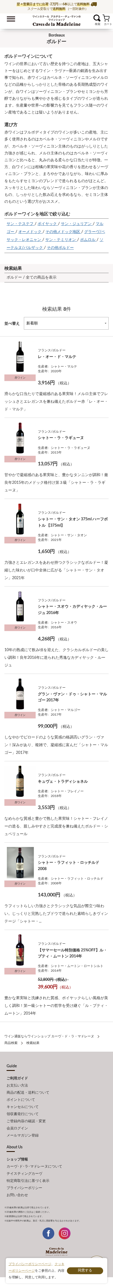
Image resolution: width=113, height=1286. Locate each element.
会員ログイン (17, 1128)
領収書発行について (23, 1114)
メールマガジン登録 (23, 1135)
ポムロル (88, 240)
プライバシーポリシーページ (30, 1264)
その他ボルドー (60, 248)
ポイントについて (21, 1100)
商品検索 (11, 1043)
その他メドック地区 (63, 232)
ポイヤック (48, 224)
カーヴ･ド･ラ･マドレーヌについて (34, 1166)
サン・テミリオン (61, 240)
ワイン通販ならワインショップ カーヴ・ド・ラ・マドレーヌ (56, 19)
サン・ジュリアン (77, 224)
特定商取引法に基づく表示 (28, 1181)
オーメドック (30, 232)
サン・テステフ (21, 224)
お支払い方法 (17, 1085)
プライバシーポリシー (24, 1188)
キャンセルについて (23, 1107)
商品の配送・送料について (28, 1093)
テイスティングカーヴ (24, 1174)
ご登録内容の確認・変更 (26, 1121)
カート (106, 18)
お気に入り (90, 18)
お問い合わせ (17, 1195)
